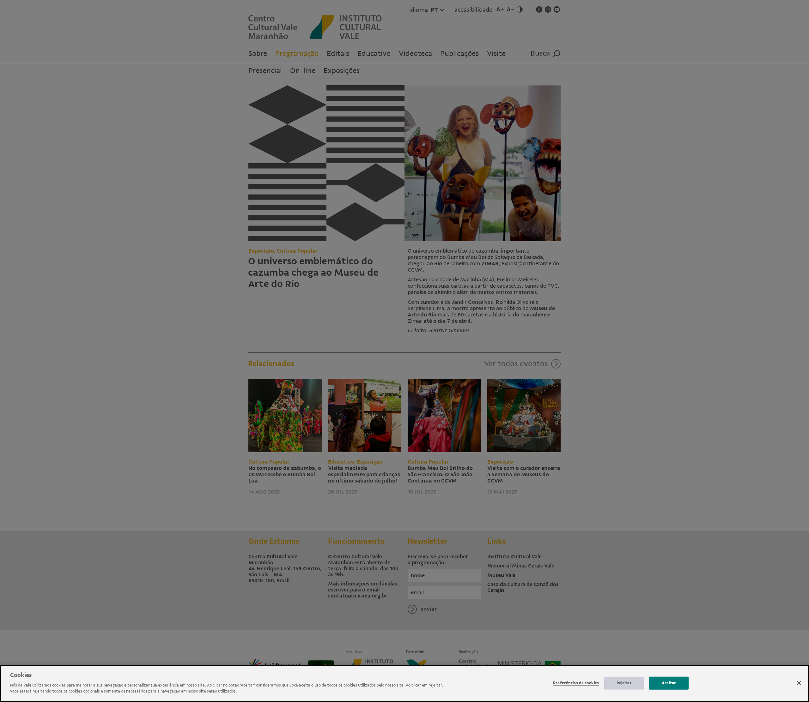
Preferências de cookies (576, 683)
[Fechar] (799, 683)
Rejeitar (624, 683)
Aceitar (669, 683)
